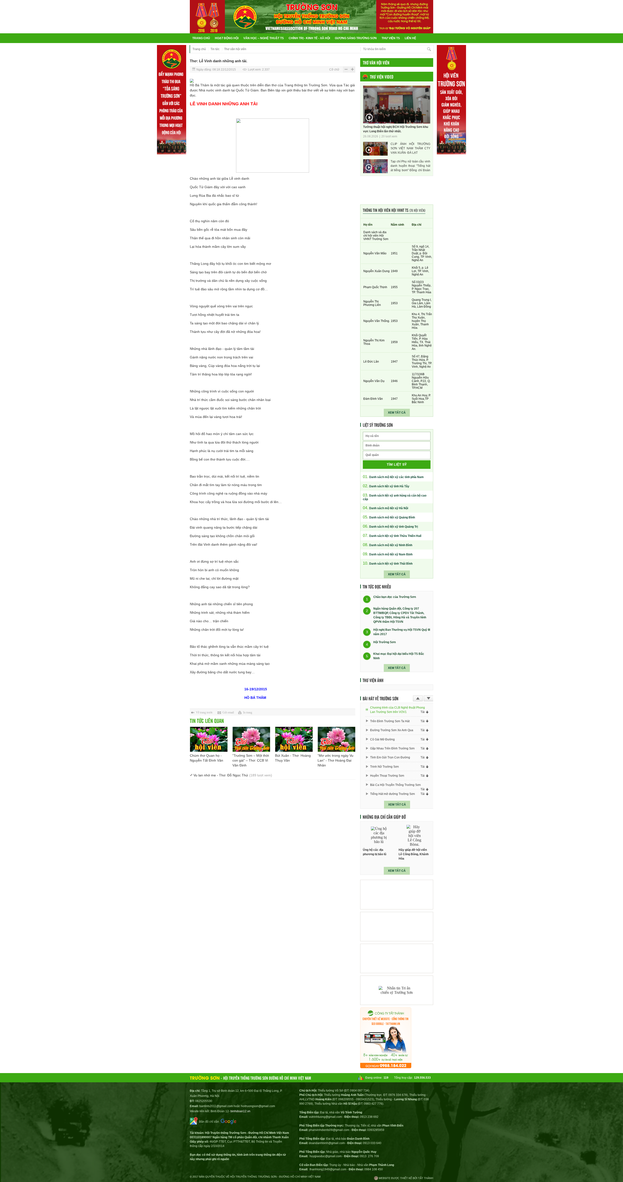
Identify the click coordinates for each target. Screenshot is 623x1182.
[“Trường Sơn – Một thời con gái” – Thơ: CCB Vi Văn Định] (251, 739)
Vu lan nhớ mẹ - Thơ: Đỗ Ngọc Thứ (232, 775)
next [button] (428, 698)
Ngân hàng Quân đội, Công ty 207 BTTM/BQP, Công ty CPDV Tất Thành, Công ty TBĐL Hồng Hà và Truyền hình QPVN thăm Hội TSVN (399, 615)
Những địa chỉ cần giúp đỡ (384, 817)
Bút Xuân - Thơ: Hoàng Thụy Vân (293, 758)
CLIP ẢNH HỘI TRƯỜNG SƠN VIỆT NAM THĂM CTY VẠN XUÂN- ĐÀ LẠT (410, 148)
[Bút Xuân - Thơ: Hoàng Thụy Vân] (294, 739)
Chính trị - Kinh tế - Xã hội (309, 38)
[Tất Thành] (385, 1067)
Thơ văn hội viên (235, 49)
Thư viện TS (391, 38)
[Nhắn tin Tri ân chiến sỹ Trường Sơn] (396, 990)
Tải (423, 712)
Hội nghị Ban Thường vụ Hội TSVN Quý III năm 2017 (401, 632)
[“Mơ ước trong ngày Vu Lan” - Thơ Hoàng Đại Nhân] (336, 739)
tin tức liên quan (207, 720)
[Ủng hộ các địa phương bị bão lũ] (379, 835)
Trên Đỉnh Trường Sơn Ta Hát (390, 721)
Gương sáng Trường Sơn (356, 38)
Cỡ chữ (334, 69)
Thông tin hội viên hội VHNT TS (394, 210)
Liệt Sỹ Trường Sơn (378, 425)
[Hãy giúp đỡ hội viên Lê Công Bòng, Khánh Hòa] (415, 835)
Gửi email (228, 712)
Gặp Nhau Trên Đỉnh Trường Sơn (392, 748)
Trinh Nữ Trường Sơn (384, 766)
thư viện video (381, 76)
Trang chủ (201, 38)
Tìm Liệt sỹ (397, 464)
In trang (247, 712)
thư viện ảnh (373, 680)
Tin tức (215, 49)
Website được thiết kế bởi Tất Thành (405, 1178)
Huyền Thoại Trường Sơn (387, 775)
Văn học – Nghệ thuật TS (263, 38)
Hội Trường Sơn (384, 642)
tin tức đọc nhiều (377, 586)
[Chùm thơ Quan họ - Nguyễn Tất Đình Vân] (209, 739)
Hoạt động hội (226, 38)
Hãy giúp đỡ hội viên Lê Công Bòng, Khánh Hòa (414, 854)
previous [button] (418, 698)
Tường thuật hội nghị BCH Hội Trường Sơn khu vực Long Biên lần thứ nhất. (395, 129)
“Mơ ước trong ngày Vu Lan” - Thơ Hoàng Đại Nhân (335, 760)
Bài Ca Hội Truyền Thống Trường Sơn (395, 784)
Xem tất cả (397, 412)
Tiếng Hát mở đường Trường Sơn (392, 793)
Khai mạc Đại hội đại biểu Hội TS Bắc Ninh (398, 656)
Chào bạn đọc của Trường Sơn (394, 597)
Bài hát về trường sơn (380, 698)
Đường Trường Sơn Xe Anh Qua (391, 730)
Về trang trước (204, 712)
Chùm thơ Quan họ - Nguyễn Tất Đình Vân (206, 758)
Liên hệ (410, 38)
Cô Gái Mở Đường (382, 739)
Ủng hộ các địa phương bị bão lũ (374, 852)
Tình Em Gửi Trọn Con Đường (390, 757)
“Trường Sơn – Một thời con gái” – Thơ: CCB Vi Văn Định (250, 760)
